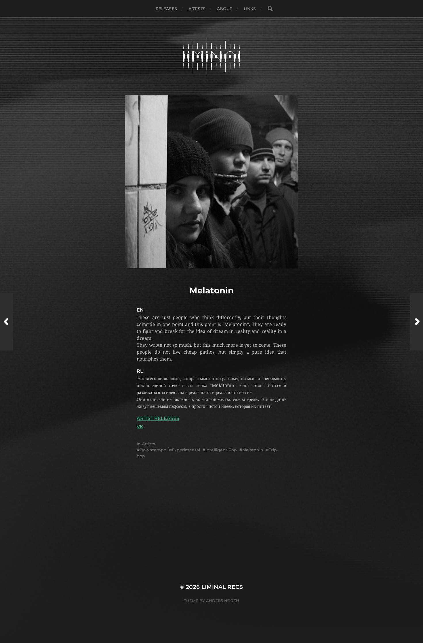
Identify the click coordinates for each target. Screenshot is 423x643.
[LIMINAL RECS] (211, 56)
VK (140, 426)
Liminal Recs (222, 587)
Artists (196, 8)
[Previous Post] (6, 321)
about (224, 8)
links (250, 8)
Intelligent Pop (221, 449)
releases (166, 8)
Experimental (186, 449)
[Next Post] (416, 321)
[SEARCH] (270, 9)
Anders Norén (222, 600)
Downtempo (153, 449)
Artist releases (158, 418)
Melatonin (252, 449)
